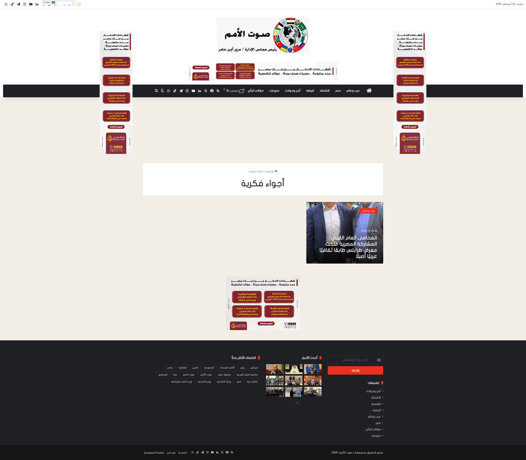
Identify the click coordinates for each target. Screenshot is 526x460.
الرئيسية (270, 171)
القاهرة (183, 367)
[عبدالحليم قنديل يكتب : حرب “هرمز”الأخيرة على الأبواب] (275, 369)
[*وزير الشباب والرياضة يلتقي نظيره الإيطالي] (313, 369)
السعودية (209, 367)
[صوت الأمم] (263, 35)
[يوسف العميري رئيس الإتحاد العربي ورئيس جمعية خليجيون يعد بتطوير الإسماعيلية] (294, 369)
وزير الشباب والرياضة (181, 381)
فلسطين (162, 374)
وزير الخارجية (204, 381)
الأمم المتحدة (227, 367)
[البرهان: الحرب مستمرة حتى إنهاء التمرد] (275, 380)
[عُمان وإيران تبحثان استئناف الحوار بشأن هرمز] (294, 380)
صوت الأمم (206, 374)
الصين (195, 367)
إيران (242, 367)
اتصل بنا (182, 452)
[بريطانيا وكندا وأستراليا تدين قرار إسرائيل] (313, 392)
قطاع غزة (252, 381)
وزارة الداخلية (224, 381)
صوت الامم (189, 374)
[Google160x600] (409, 153)
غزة (175, 374)
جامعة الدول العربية (247, 374)
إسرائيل (254, 367)
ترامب (170, 367)
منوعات (274, 90)
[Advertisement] (263, 132)
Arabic (47, 2)
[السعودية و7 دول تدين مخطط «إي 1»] (294, 392)
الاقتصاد (325, 90)
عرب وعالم (353, 90)
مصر (338, 90)
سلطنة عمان (224, 374)
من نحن (171, 452)
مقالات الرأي (256, 90)
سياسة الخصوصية (154, 452)
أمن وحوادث (292, 90)
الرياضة (310, 90)
